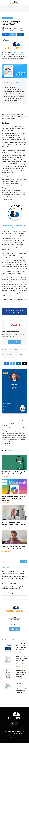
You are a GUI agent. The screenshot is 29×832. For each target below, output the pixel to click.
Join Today (14, 629)
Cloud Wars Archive (7, 351)
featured (17, 351)
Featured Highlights (7, 354)
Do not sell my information (14, 733)
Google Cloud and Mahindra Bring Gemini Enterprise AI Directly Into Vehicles (13, 548)
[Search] (26, 2)
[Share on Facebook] (5, 34)
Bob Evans (9, 28)
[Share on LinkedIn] (20, 34)
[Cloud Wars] (14, 2)
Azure (10, 349)
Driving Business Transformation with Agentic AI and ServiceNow (21, 673)
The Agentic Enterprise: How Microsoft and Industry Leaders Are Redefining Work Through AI (21, 687)
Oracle (12, 357)
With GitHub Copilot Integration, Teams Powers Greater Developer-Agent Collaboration (13, 498)
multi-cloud (5, 357)
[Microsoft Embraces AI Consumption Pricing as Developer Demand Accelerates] (14, 512)
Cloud (15, 349)
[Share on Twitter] (12, 34)
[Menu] (3, 2)
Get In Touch (7, 731)
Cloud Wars (22, 349)
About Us (11, 729)
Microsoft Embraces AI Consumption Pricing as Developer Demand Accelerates (14, 523)
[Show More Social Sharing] (25, 34)
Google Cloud (18, 354)
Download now (14, 94)
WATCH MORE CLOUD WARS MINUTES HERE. (14, 311)
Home (3, 14)
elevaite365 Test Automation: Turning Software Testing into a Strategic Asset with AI (21, 660)
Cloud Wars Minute (7, 18)
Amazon (4, 349)
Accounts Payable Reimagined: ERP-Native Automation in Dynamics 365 (21, 647)
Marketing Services (18, 731)
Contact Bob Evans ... (7, 443)
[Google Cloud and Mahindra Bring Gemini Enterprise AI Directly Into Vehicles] (14, 537)
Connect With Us (14, 342)
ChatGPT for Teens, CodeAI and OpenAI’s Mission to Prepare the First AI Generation (14, 473)
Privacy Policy (19, 729)
